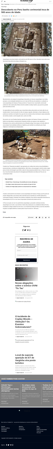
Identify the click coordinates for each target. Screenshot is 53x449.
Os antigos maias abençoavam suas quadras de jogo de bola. (21, 184)
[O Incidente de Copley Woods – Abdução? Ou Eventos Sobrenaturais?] (26, 307)
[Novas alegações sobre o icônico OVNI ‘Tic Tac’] (26, 274)
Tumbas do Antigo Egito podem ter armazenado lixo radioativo (21, 186)
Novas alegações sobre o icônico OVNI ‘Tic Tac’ (26, 286)
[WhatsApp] (30, 230)
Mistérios (18, 279)
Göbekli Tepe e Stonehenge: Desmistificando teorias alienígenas (21, 182)
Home (2, 4)
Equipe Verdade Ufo (7, 19)
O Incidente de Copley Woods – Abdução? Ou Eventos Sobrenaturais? (23, 321)
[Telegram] (27, 230)
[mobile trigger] (2, 1)
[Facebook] (23, 230)
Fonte (4, 212)
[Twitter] (25, 230)
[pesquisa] (47, 1)
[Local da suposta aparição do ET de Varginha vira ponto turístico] (26, 346)
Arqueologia (6, 4)
